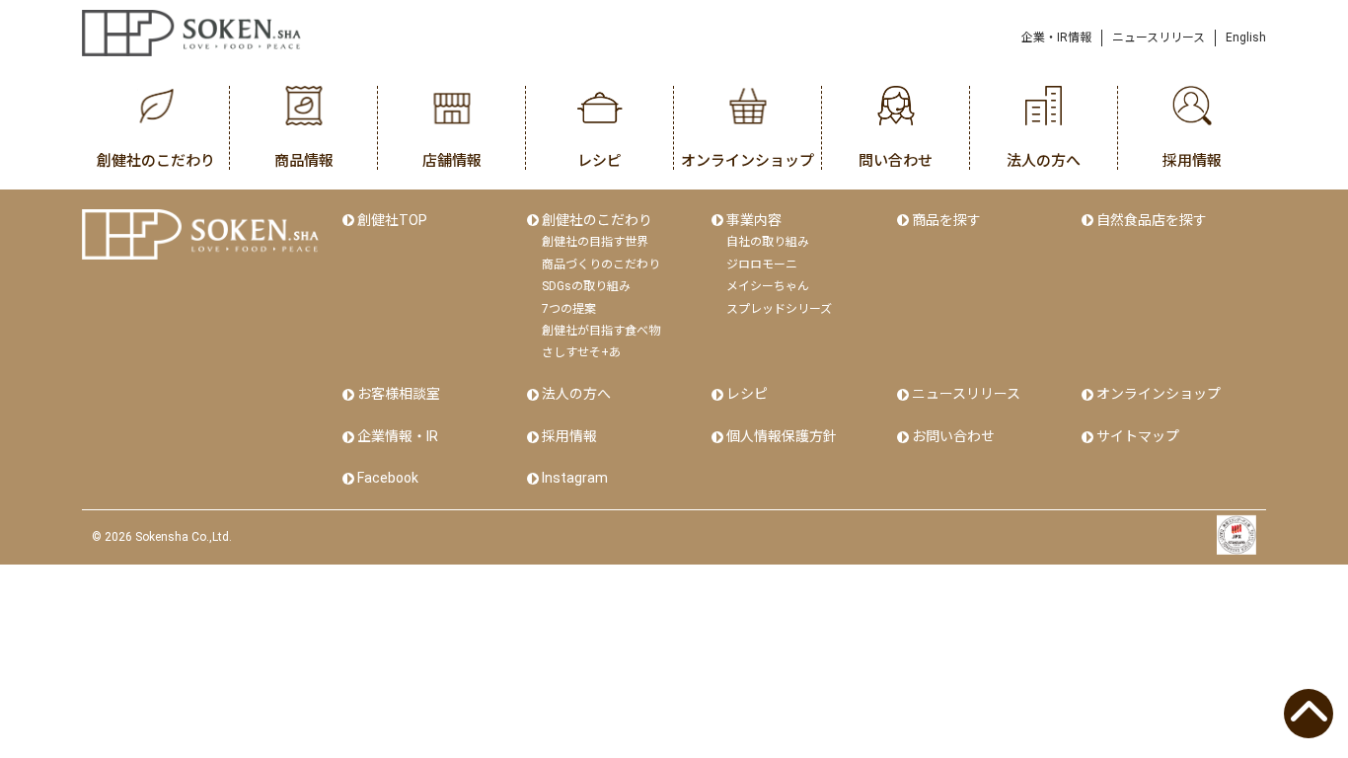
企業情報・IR (397, 436)
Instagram (575, 478)
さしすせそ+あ (581, 352)
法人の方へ (576, 394)
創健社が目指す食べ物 (601, 331)
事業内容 (754, 220)
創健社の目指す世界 (595, 242)
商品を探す (946, 220)
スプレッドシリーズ (779, 309)
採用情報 (569, 436)
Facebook (387, 478)
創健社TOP (392, 220)
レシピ (747, 394)
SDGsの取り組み (586, 286)
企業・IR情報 (1056, 37)
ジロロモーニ (761, 264)
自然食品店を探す (1151, 220)
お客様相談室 (398, 394)
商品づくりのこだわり (601, 264)
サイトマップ (1137, 436)
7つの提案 (569, 309)
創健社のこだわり (597, 220)
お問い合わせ (953, 436)
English (1246, 37)
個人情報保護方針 (781, 436)
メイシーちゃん (767, 286)
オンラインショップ (1158, 394)
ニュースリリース (1158, 37)
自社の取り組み (767, 242)
